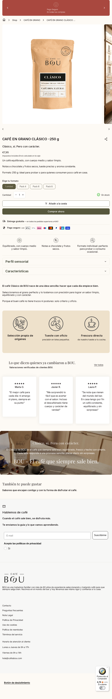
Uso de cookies (9, 625)
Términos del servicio (12, 634)
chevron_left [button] (7, 8)
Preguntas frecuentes (12, 610)
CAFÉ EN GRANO (32, 20)
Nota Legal (7, 615)
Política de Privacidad (12, 620)
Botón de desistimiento (17, 682)
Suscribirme (100, 535)
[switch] (102, 688)
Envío (21, 156)
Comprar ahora (56, 211)
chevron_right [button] (104, 8)
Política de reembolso (12, 629)
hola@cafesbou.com (12, 658)
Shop (14, 20)
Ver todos (98, 365)
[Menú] (107, 668)
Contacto (6, 605)
